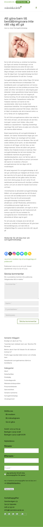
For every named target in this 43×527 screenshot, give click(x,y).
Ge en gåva (10, 422)
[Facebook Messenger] (22, 253)
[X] (10, 253)
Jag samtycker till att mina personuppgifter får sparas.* (16, 474)
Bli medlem (10, 414)
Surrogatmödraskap (20, 28)
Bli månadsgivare (13, 418)
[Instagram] (14, 253)
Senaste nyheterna (10, 393)
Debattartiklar (9, 374)
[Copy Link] (29, 253)
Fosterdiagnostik (10, 380)
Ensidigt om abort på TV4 (13, 341)
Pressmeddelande (10, 386)
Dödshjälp (7, 377)
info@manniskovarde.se (14, 510)
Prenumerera (9, 489)
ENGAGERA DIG (9, 2)
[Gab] (18, 253)
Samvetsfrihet (9, 389)
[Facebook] (6, 253)
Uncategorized (9, 399)
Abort (6, 371)
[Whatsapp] (26, 253)
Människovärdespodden (12, 383)
